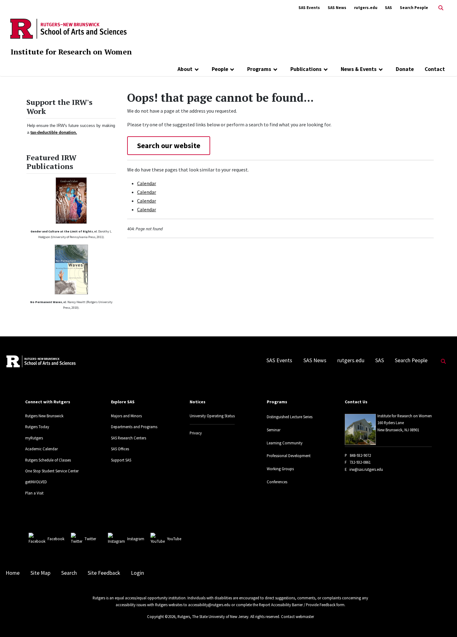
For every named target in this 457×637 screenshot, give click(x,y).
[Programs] (275, 69)
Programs (259, 69)
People (220, 69)
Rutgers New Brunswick (44, 415)
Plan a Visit (34, 492)
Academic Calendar (41, 448)
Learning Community (284, 442)
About (185, 69)
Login (137, 572)
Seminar (273, 429)
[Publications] (325, 69)
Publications (305, 69)
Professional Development (289, 455)
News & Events (358, 69)
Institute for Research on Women (71, 52)
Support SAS (121, 459)
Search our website (168, 145)
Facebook (56, 538)
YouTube (174, 538)
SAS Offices (120, 448)
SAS (388, 7)
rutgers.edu (365, 7)
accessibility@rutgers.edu (209, 604)
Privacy (196, 432)
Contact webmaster (297, 616)
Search (69, 572)
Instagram (135, 538)
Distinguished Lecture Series (289, 416)
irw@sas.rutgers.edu (366, 469)
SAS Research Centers (128, 437)
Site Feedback (104, 572)
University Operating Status (212, 415)
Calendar (146, 183)
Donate (405, 69)
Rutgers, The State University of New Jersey (213, 616)
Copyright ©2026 (161, 616)
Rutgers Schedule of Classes (48, 459)
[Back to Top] (443, 622)
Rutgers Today (37, 426)
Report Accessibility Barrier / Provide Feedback (297, 604)
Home (13, 572)
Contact (435, 69)
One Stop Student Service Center (52, 470)
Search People (414, 7)
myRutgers (34, 437)
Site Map (40, 572)
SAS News (337, 7)
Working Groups (280, 468)
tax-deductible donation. (53, 132)
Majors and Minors (126, 415)
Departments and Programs (134, 426)
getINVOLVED (36, 481)
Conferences (277, 481)
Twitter (90, 538)
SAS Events (309, 7)
